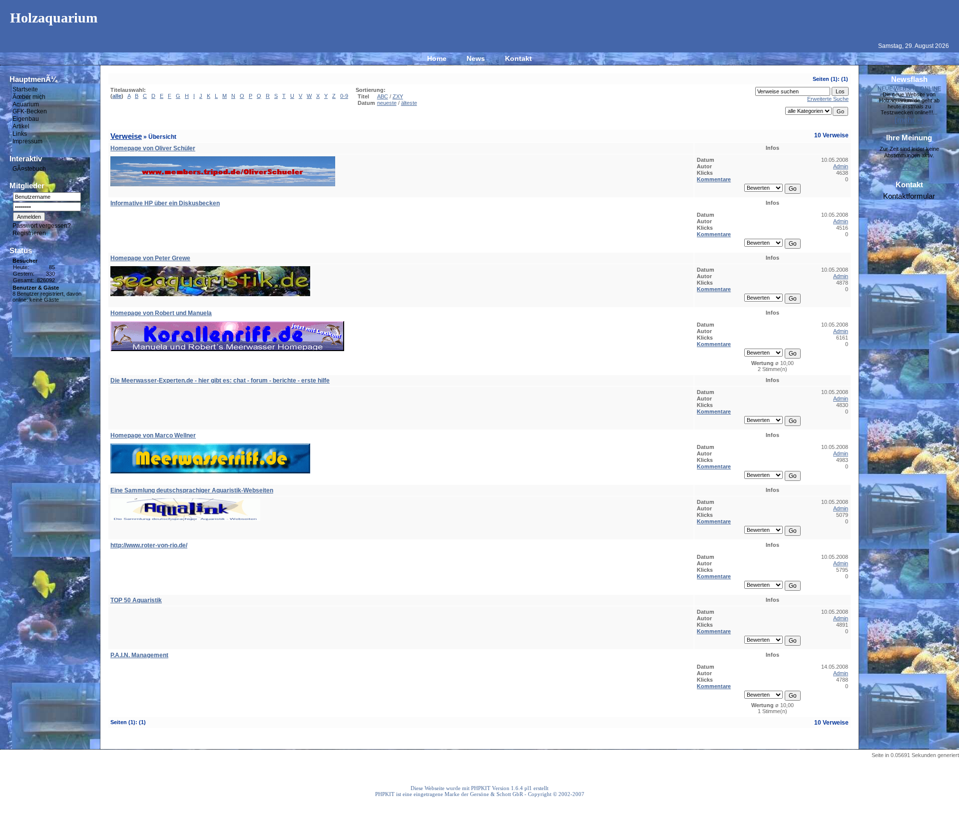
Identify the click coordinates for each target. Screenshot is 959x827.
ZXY (398, 96)
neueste (387, 103)
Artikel (20, 126)
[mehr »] (909, 119)
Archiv (909, 168)
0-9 (344, 96)
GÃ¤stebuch (29, 168)
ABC (382, 96)
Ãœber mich (28, 96)
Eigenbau (25, 118)
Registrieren (29, 233)
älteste (409, 103)
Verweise (126, 136)
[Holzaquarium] (479, 32)
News (476, 58)
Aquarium (25, 103)
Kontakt (518, 58)
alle (116, 96)
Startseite (25, 89)
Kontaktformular (909, 196)
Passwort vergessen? (41, 225)
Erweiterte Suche (828, 99)
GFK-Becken (29, 111)
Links (19, 133)
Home (437, 58)
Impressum (27, 141)
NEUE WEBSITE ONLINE (909, 88)
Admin (840, 166)
